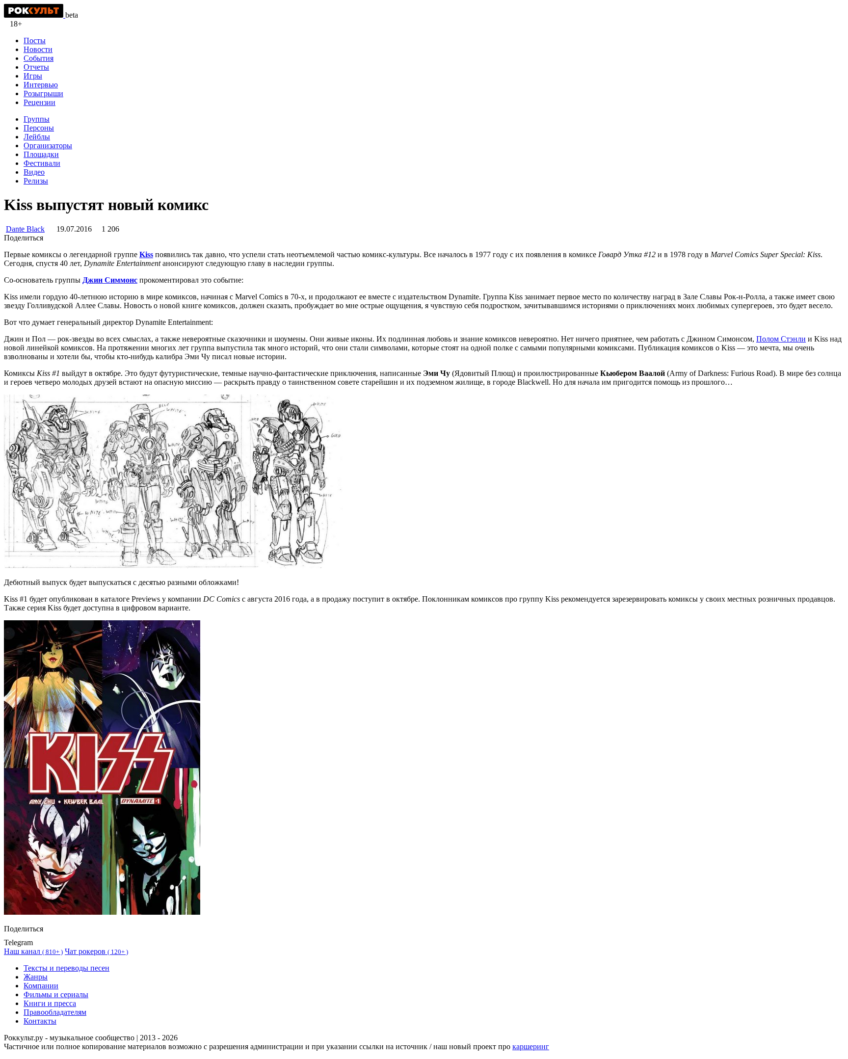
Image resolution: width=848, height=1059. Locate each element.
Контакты (40, 1021)
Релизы (36, 181)
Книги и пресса (50, 1003)
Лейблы (37, 136)
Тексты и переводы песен (66, 968)
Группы (37, 119)
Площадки (41, 154)
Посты (35, 40)
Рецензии (39, 102)
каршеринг (530, 1046)
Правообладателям (55, 1012)
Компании (41, 985)
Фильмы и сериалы (56, 994)
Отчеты (36, 67)
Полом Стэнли (781, 339)
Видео (34, 172)
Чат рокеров (96, 951)
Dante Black (25, 229)
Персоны (39, 128)
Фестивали (42, 163)
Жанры (36, 977)
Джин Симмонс (109, 280)
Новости (38, 49)
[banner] (34, 15)
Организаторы (48, 145)
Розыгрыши (43, 93)
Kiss (146, 254)
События (38, 58)
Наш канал (33, 951)
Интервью (41, 84)
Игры (33, 76)
